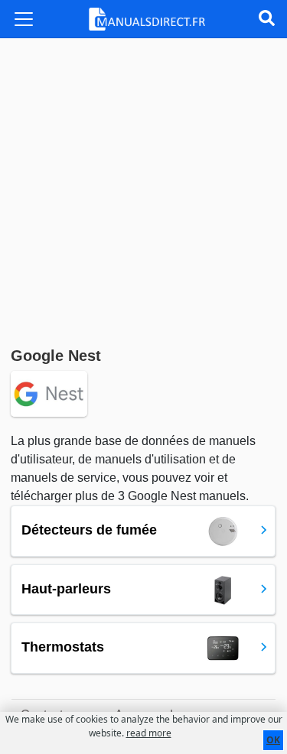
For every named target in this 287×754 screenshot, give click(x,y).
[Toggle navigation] (23, 19)
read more (148, 732)
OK (273, 739)
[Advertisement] (143, 189)
